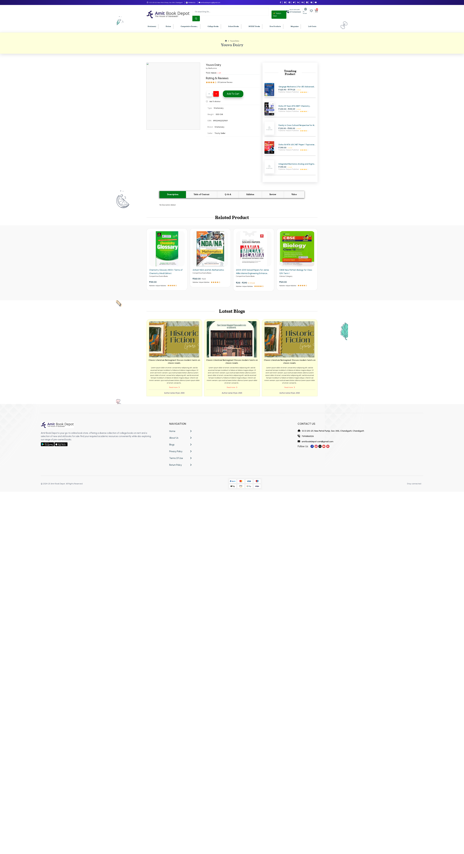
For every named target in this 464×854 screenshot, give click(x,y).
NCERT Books (254, 26)
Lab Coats (312, 26)
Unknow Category (285, 276)
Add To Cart (233, 94)
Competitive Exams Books (158, 276)
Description (172, 194)
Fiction (168, 26)
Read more (173, 387)
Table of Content (202, 194)
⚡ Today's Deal (277, 14)
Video (294, 194)
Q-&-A (228, 194)
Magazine (295, 26)
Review (272, 194)
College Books (213, 26)
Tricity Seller (219, 133)
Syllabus (250, 194)
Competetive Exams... (189, 26)
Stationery (152, 26)
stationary (219, 108)
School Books (233, 26)
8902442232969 (220, 120)
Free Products (275, 26)
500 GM (219, 114)
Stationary (219, 127)
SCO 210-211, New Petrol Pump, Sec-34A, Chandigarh (166, 2)
